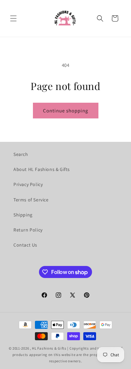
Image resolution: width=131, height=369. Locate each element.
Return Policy (28, 230)
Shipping (23, 215)
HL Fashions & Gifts (49, 348)
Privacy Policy (28, 184)
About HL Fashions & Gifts (41, 169)
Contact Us (25, 245)
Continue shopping (65, 110)
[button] (13, 18)
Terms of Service (31, 200)
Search (20, 154)
